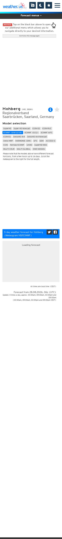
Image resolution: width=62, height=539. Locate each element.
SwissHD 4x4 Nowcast (37, 136)
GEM (41, 140)
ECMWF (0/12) (32, 132)
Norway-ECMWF (17, 145)
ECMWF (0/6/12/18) (12, 132)
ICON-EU (7, 136)
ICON (5, 145)
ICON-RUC (46, 128)
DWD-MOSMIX (39, 149)
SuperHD (7, 128)
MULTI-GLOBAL (24, 149)
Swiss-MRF (8, 140)
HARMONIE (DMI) (23, 140)
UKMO (29, 145)
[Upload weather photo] (32, 5)
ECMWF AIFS (46, 132)
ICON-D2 (36, 128)
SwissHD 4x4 (19, 136)
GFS (35, 140)
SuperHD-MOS (40, 145)
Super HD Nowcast (22, 128)
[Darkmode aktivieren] (40, 5)
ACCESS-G (50, 140)
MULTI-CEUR (9, 149)
